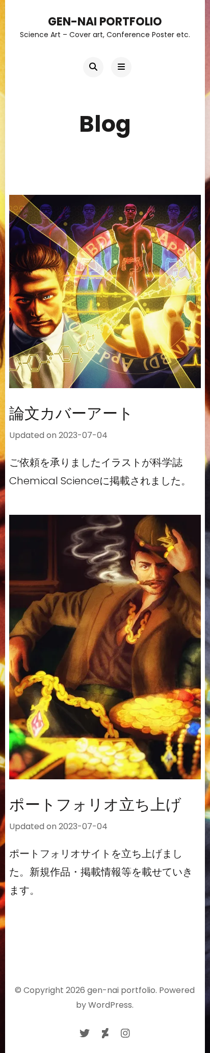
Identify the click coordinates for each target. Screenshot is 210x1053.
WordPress (110, 1005)
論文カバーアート (79, 413)
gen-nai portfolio (105, 22)
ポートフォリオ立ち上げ (95, 804)
